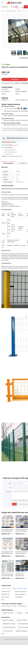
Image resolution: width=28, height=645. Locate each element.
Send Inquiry (14, 79)
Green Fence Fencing (23, 627)
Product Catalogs (22, 588)
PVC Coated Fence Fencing (9, 627)
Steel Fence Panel (5, 591)
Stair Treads (19, 613)
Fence (19, 11)
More (2, 633)
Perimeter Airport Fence (8, 613)
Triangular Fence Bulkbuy (21, 631)
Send (14, 504)
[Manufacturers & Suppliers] (14, 2)
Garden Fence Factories (8, 620)
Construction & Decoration (11, 11)
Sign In (3, 156)
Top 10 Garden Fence (7, 631)
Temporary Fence (5, 594)
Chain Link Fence (5, 597)
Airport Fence (24, 11)
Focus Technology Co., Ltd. (18, 639)
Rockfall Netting (18, 597)
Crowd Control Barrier (20, 594)
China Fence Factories (22, 620)
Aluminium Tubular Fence (21, 591)
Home (2, 11)
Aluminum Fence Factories (9, 623)
